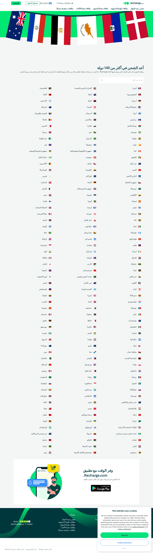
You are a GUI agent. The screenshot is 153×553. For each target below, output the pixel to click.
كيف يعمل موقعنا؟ (45, 549)
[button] (46, 3)
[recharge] (134, 3)
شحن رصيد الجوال (137, 9)
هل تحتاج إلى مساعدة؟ (65, 3)
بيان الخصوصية (31, 549)
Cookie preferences (124, 542)
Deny (124, 548)
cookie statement (138, 527)
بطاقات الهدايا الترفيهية (119, 9)
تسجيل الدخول (32, 3)
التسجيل (16, 3)
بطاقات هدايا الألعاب (83, 9)
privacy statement (124, 529)
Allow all (124, 535)
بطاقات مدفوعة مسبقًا (65, 9)
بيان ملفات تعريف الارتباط (14, 549)
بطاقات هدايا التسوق (100, 9)
